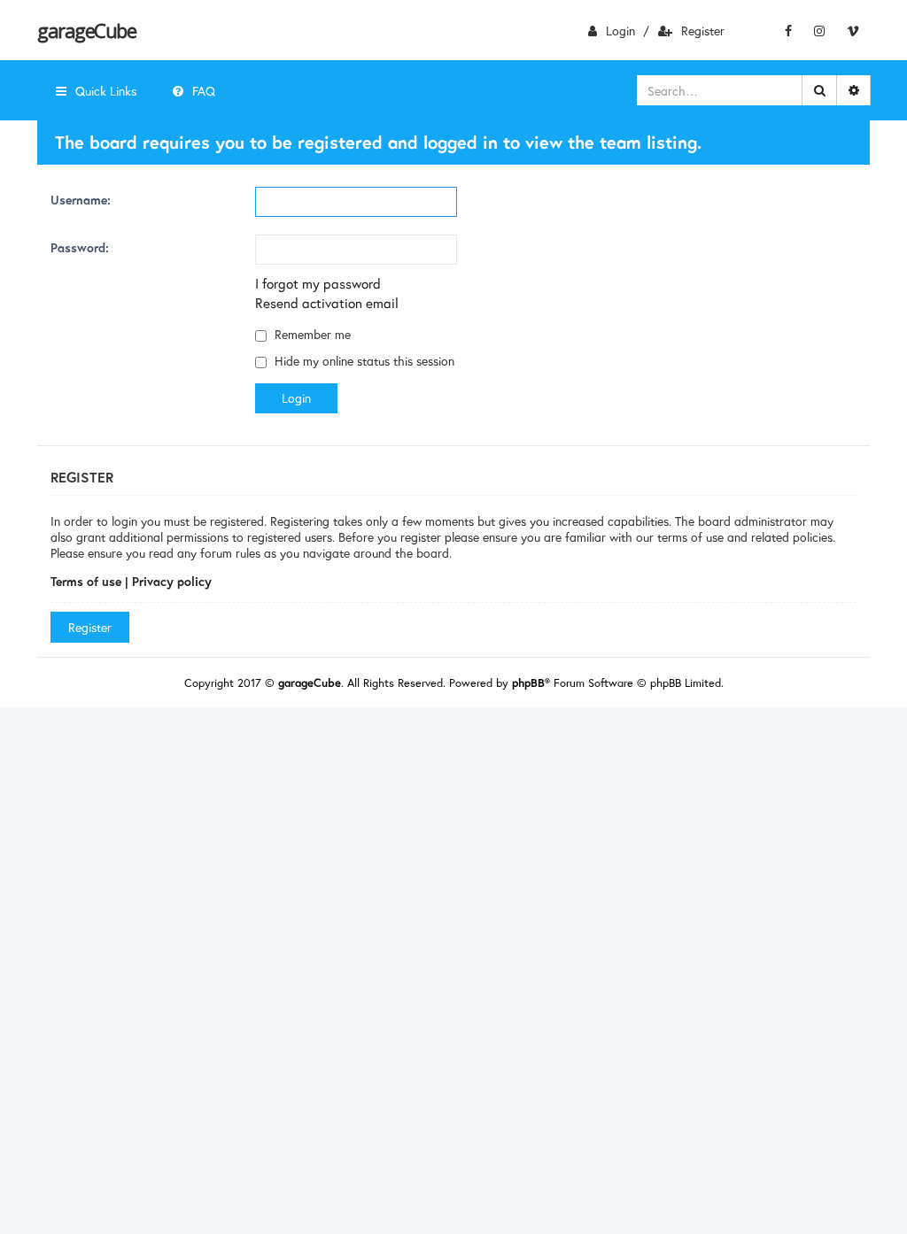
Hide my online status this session (362, 360)
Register (703, 30)
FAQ (203, 90)
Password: (79, 247)
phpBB (528, 682)
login (620, 30)
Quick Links (105, 90)
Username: (80, 199)
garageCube (86, 30)
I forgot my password (318, 283)
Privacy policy (172, 581)
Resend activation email (327, 303)
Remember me (311, 334)
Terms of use (85, 581)
